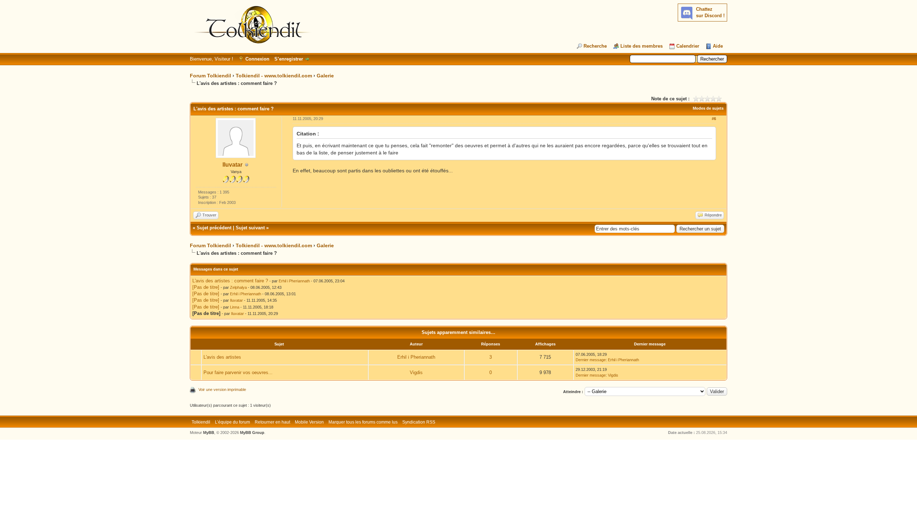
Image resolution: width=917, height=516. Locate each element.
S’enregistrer (288, 59)
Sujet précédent (214, 227)
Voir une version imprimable (222, 389)
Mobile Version (309, 422)
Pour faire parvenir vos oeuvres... (238, 372)
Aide (718, 46)
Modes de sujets (708, 108)
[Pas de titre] (205, 287)
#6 (714, 118)
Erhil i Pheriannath (294, 281)
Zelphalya (238, 287)
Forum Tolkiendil (210, 75)
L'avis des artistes (222, 357)
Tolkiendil (201, 422)
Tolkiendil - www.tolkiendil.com (274, 75)
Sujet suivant (250, 227)
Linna (234, 307)
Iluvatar (232, 165)
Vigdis (416, 372)
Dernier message (591, 360)
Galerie (325, 75)
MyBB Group (252, 432)
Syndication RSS (418, 422)
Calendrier (687, 46)
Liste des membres (641, 46)
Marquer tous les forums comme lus (363, 422)
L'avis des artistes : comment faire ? (230, 280)
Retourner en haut (272, 422)
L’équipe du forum (232, 422)
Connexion (257, 59)
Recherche (595, 46)
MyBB (208, 432)
